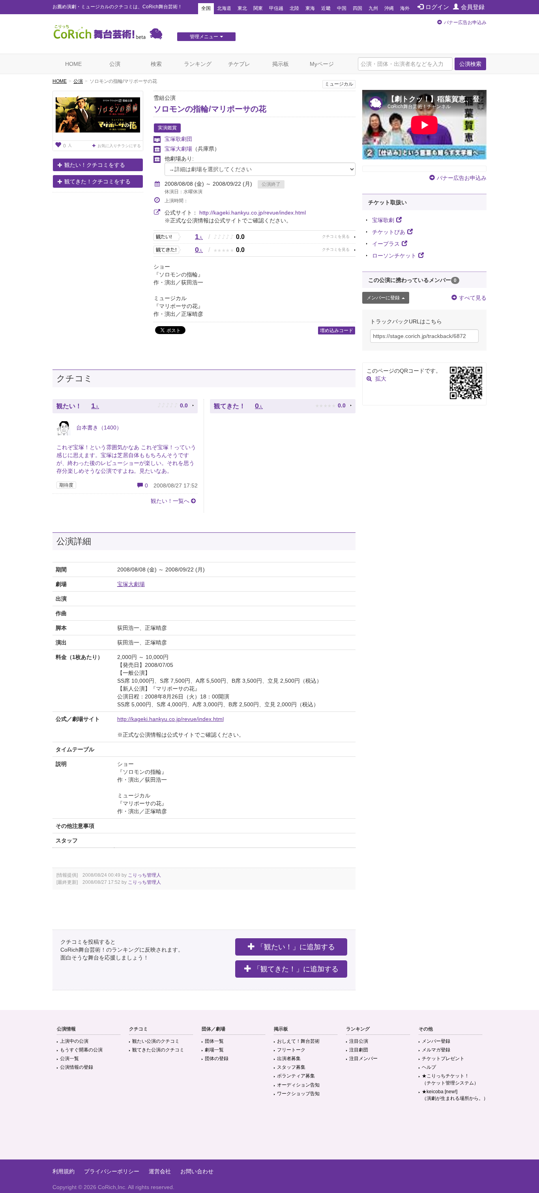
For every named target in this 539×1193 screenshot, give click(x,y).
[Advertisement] (269, 1134)
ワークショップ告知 (298, 1093)
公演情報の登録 (76, 1067)
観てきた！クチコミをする (97, 181)
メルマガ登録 (436, 1050)
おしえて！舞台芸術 (298, 1041)
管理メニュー (204, 36)
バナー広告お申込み (465, 22)
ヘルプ (429, 1067)
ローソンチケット (394, 255)
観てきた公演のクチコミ (158, 1050)
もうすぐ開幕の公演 (81, 1050)
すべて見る (473, 298)
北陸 (294, 8)
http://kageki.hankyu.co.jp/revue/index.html (252, 212)
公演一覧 (69, 1058)
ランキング (197, 64)
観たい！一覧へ (170, 501)
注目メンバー (363, 1058)
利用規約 (63, 1171)
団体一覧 (214, 1041)
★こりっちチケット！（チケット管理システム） (450, 1079)
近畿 (326, 8)
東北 (242, 8)
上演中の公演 (74, 1041)
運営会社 (160, 1171)
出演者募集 (289, 1058)
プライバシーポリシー (111, 1171)
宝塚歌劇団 (178, 139)
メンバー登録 (436, 1041)
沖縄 (389, 8)
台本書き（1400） (98, 427)
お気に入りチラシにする (119, 146)
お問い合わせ (196, 1171)
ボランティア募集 (296, 1076)
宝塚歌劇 (383, 220)
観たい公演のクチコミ (156, 1041)
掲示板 (280, 64)
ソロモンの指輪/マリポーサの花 (209, 109)
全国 (206, 8)
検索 (156, 64)
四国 (357, 8)
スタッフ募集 (291, 1067)
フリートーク (291, 1050)
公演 (114, 64)
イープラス (386, 244)
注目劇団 (358, 1050)
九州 (373, 8)
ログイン (437, 7)
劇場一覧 (214, 1050)
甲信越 (276, 8)
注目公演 (358, 1041)
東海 (310, 8)
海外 (405, 8)
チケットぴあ (388, 232)
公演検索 (470, 64)
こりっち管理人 (144, 875)
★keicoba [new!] (455, 1095)
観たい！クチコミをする (94, 165)
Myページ (322, 64)
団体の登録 (216, 1058)
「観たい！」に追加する (296, 947)
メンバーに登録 (383, 298)
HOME (73, 64)
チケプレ (239, 64)
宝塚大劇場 (178, 149)
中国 (341, 8)
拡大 (380, 378)
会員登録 (473, 7)
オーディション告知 (298, 1085)
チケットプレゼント (443, 1058)
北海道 (224, 8)
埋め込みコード (336, 330)
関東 (258, 8)
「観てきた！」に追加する (296, 969)
